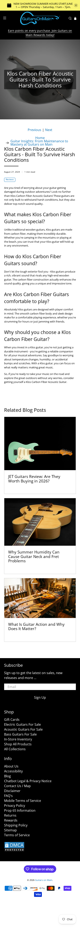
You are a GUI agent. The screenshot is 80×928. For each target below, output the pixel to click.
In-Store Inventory (18, 739)
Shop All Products (18, 744)
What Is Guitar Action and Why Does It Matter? (36, 626)
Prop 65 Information (19, 810)
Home (40, 138)
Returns (10, 815)
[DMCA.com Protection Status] (14, 850)
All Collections (15, 749)
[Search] (70, 18)
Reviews (10, 179)
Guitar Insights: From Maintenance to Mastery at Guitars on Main (39, 143)
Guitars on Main (43, 880)
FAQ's (8, 795)
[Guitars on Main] (40, 18)
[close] (76, 5)
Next (48, 130)
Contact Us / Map (17, 786)
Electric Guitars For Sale (22, 724)
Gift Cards (11, 719)
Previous (34, 130)
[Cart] (75, 18)
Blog (7, 776)
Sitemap (10, 830)
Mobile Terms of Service (22, 800)
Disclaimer (12, 791)
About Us (11, 766)
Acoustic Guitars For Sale (23, 729)
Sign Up (40, 697)
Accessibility (13, 771)
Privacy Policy (14, 805)
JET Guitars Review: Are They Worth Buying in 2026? (34, 479)
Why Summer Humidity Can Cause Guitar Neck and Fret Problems (33, 556)
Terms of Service (17, 835)
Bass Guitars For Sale (20, 734)
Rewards (10, 820)
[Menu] (4, 18)
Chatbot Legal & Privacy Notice (27, 781)
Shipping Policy (15, 825)
